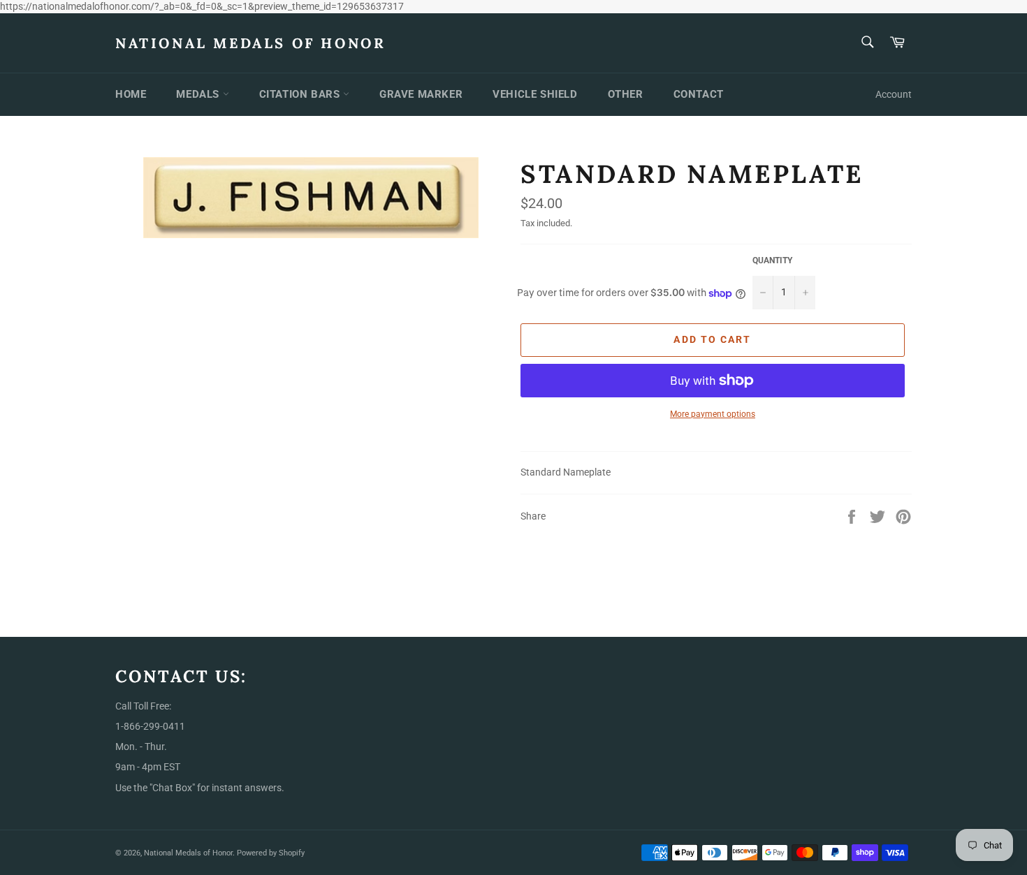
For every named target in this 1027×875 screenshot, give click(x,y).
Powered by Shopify (271, 853)
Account (893, 94)
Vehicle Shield (535, 94)
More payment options (712, 414)
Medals (199, 94)
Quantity (772, 260)
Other (625, 94)
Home (130, 94)
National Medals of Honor (250, 43)
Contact (698, 94)
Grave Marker (420, 94)
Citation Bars (301, 94)
